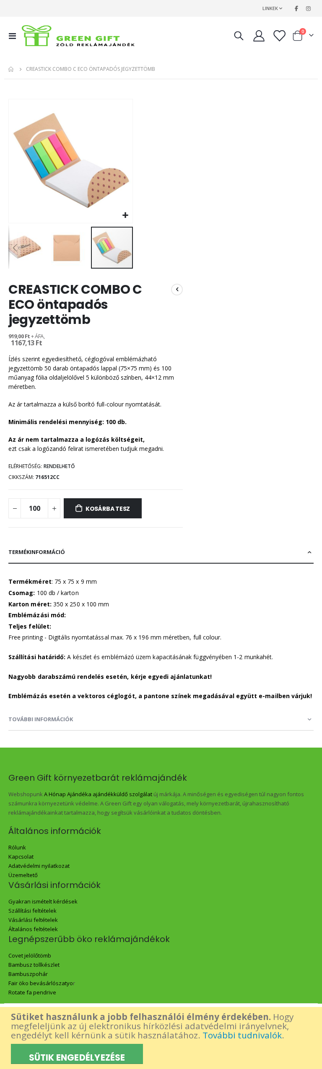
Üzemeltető (23, 875)
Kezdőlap (11, 69)
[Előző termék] (177, 289)
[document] (162, 1038)
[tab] (161, 552)
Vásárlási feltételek (33, 920)
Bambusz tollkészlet (34, 964)
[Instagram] (308, 8)
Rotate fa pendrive (32, 992)
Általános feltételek (33, 929)
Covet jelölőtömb (29, 955)
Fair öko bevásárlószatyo (40, 983)
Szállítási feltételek (32, 910)
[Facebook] (296, 8)
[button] (125, 215)
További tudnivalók (242, 1035)
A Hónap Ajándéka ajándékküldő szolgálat (98, 794)
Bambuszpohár (28, 974)
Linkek (270, 8)
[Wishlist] (279, 35)
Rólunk (17, 847)
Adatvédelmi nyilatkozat (39, 866)
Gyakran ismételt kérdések (43, 901)
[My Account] (258, 35)
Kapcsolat (21, 856)
